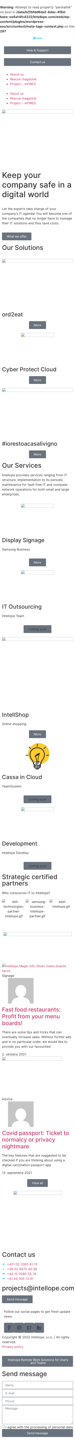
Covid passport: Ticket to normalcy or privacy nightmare (35, 1140)
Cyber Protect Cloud (29, 369)
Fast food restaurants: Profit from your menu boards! (31, 1016)
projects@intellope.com (38, 1288)
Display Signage (23, 540)
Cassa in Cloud (22, 777)
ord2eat (12, 314)
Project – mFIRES (23, 84)
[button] (37, 88)
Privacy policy (12, 1347)
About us (17, 74)
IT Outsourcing (22, 606)
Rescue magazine (23, 79)
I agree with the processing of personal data (39, 1427)
